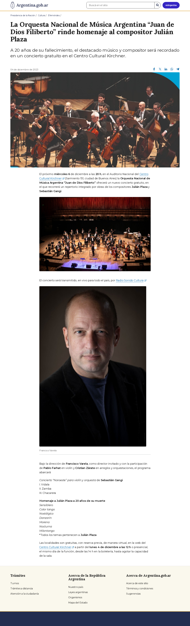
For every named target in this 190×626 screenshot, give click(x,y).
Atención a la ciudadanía (24, 593)
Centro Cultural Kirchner (55, 547)
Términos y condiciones (139, 588)
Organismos (75, 597)
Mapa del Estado (78, 602)
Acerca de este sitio (137, 583)
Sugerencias (133, 593)
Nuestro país (75, 587)
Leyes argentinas (78, 592)
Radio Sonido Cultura (130, 280)
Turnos (14, 583)
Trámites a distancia (21, 588)
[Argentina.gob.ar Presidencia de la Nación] (29, 5)
